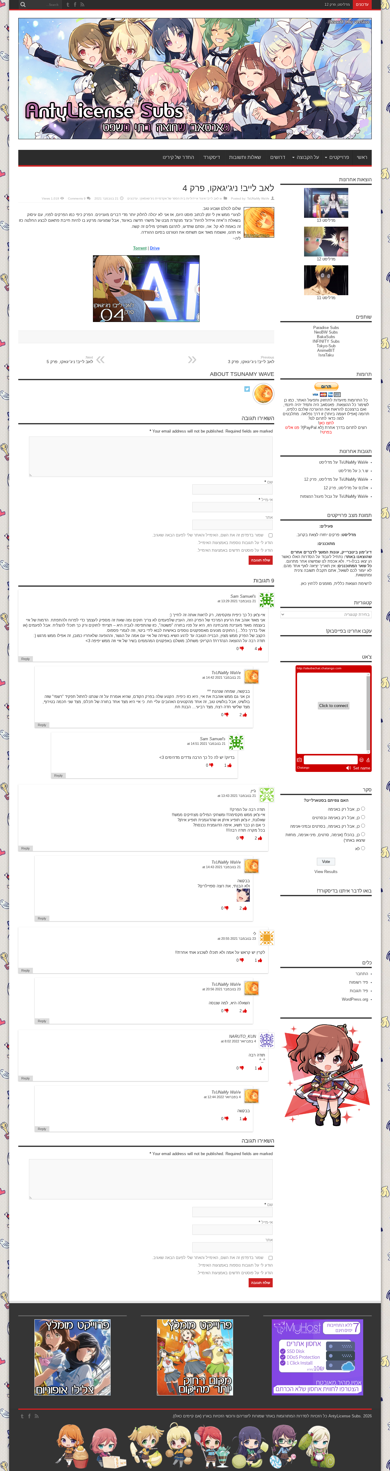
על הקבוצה (308, 157)
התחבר (362, 973)
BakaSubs (326, 336)
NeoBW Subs (326, 332)
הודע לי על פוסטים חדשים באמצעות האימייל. (235, 550)
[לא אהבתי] (241, 648)
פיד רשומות (358, 982)
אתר (269, 517)
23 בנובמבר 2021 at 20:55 (237, 938)
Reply (25, 659)
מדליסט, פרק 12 (318, 479)
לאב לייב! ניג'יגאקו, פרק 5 (70, 359)
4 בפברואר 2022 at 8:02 (238, 1041)
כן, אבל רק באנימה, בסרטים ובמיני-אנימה (325, 826)
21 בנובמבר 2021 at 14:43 (221, 867)
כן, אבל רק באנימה (344, 809)
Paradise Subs (326, 327)
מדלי (346, 4)
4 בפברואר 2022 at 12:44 (222, 1097)
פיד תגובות (359, 990)
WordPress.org (355, 999)
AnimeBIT (326, 350)
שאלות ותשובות (245, 157)
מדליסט (325, 462)
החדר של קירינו (178, 157)
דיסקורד (211, 157)
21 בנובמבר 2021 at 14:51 (206, 743)
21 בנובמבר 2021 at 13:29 (237, 601)
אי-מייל (267, 499)
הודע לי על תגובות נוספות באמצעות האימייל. (235, 542)
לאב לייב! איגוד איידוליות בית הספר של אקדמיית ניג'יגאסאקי (179, 198)
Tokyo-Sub (326, 346)
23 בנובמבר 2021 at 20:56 (221, 989)
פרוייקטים (339, 157)
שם (270, 482)
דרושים (277, 157)
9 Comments (77, 198)
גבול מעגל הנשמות (316, 496)
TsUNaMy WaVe (258, 198)
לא (357, 849)
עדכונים (132, 198)
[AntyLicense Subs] (195, 134)
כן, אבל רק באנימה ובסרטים (336, 817)
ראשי (362, 157)
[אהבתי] (259, 648)
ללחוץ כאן (309, 583)
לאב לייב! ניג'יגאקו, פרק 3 (251, 359)
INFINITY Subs (326, 341)
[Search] (22, 4)
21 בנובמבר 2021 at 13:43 (237, 795)
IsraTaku (326, 355)
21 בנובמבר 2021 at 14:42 (221, 677)
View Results (326, 871)
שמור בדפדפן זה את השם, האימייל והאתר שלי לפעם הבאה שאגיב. (207, 535)
